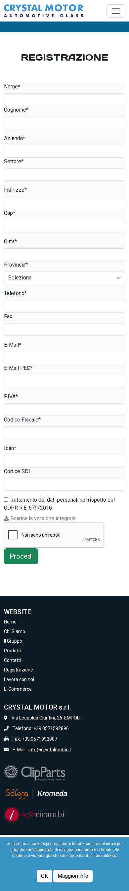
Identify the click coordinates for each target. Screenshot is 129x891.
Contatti (12, 660)
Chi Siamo (14, 631)
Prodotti (12, 650)
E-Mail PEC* (18, 368)
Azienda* (14, 138)
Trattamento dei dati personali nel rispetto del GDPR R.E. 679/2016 (59, 504)
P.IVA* (11, 396)
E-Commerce (18, 689)
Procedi (21, 556)
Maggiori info (73, 876)
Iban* (10, 448)
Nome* (12, 86)
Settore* (13, 161)
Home (10, 621)
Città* (10, 241)
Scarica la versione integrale (42, 518)
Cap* (9, 213)
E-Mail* (12, 345)
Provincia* (16, 265)
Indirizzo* (15, 190)
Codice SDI (17, 471)
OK (44, 876)
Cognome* (16, 110)
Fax (8, 316)
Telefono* (15, 293)
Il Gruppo (13, 641)
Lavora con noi (19, 679)
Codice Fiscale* (22, 420)
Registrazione (18, 669)
